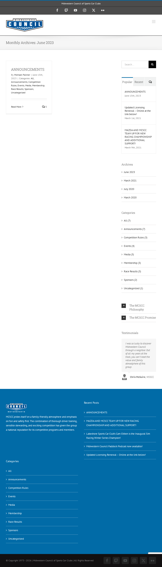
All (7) (127, 220)
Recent (139, 82)
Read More (16, 106)
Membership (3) (132, 263)
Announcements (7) (134, 229)
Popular (127, 82)
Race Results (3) (132, 271)
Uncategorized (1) (133, 288)
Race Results (17, 88)
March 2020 (130, 197)
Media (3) (129, 254)
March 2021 (130, 180)
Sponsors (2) (130, 280)
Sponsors (28, 88)
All (32, 78)
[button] (139, 307)
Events (21, 85)
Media (28, 85)
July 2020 (129, 189)
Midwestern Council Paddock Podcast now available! (114, 446)
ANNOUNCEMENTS (27, 69)
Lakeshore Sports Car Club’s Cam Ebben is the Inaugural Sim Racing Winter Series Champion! (118, 436)
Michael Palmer (22, 74)
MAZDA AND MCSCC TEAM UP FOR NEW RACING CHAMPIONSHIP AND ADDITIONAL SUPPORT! (138, 136)
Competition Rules (18, 488)
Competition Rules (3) (135, 237)
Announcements (19, 81)
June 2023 (129, 172)
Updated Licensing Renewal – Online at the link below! (138, 111)
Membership (38, 85)
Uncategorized (18, 92)
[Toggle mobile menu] (154, 22)
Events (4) (129, 246)
